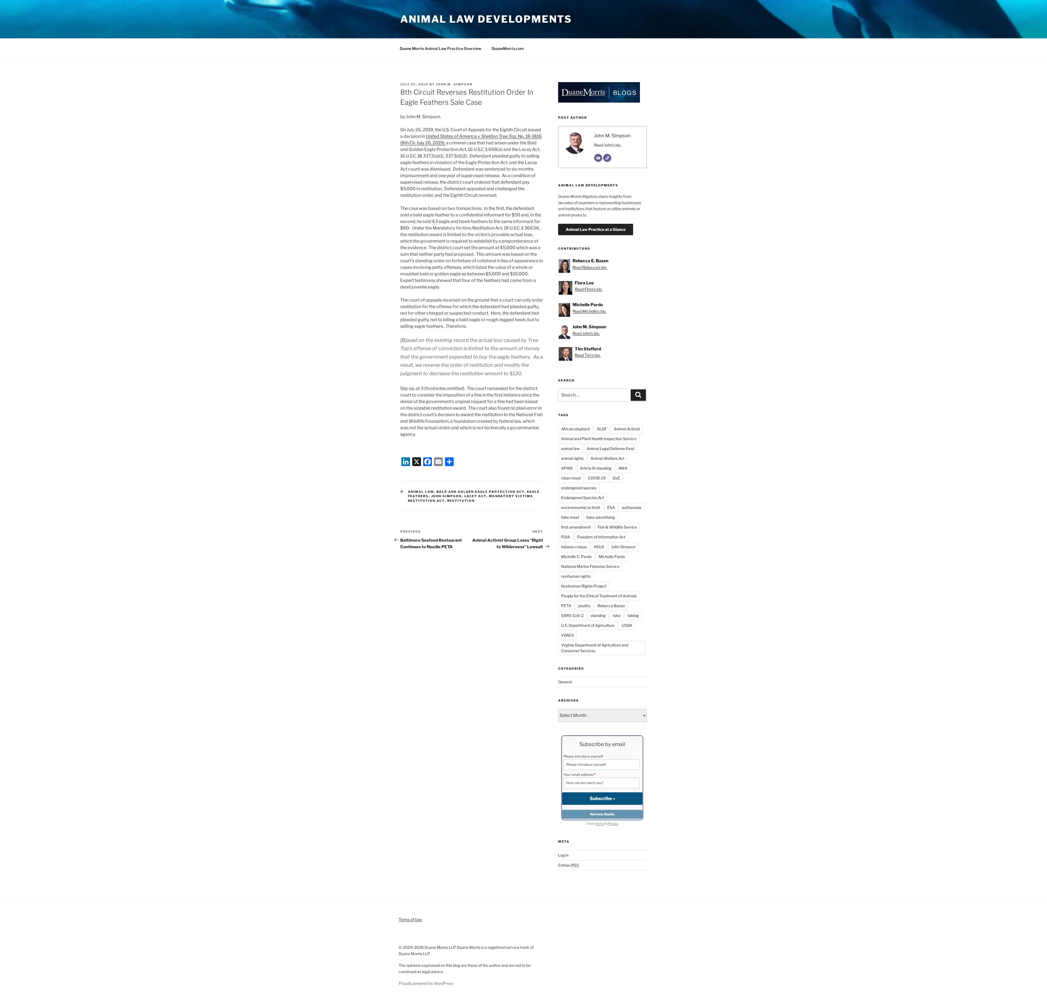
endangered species (578, 487)
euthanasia (631, 507)
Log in (563, 855)
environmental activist (580, 507)
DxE (616, 478)
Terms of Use (410, 919)
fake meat (570, 517)
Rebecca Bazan (611, 605)
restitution (461, 501)
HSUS (599, 546)
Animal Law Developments (486, 19)
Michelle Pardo (612, 556)
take (617, 615)
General (565, 681)
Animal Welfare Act (607, 458)
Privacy (612, 823)
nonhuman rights (576, 576)
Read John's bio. (607, 145)
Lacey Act (475, 496)
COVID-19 (597, 478)
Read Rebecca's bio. (590, 267)
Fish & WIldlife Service (617, 527)
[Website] (607, 158)
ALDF (602, 429)
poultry (584, 605)
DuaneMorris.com (508, 48)
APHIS (567, 468)
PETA (566, 605)
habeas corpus (574, 546)
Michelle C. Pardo (576, 556)
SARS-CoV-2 (572, 615)
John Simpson (446, 496)
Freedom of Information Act (601, 537)
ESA (611, 507)
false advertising (600, 517)
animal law (421, 492)
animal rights (572, 458)
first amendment (576, 527)
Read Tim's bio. (588, 355)
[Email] (598, 158)
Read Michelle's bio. (589, 311)
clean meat (571, 478)
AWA (622, 468)
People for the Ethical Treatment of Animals (599, 596)
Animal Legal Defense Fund (610, 448)
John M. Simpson (454, 84)
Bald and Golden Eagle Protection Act (481, 492)
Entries (568, 865)
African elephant (575, 429)
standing (598, 615)
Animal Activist (627, 429)
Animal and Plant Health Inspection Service (598, 438)
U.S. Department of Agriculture (588, 625)
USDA (627, 625)
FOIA (565, 537)
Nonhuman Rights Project (583, 586)
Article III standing (595, 468)
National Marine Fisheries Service (590, 566)
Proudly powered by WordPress (426, 983)
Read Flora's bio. (589, 289)
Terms (599, 823)
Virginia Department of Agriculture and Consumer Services (594, 648)
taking (633, 615)
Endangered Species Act (582, 497)
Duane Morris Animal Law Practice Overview (440, 48)
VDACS (567, 635)
